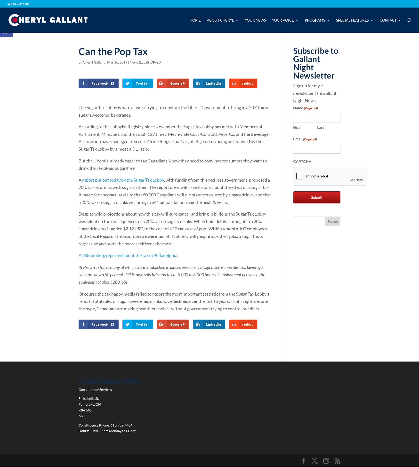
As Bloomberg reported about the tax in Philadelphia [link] (128, 255)
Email (305, 139)
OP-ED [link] (155, 62)
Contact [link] (388, 20)
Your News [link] (255, 20)
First (297, 127)
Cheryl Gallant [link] (94, 62)
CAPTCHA (302, 161)
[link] (48, 19)
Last (320, 127)
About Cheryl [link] (220, 20)
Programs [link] (315, 20)
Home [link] (195, 20)
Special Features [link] (352, 20)
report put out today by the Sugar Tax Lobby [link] (123, 180)
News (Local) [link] (139, 62)
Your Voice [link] (283, 20)
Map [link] (82, 416)
